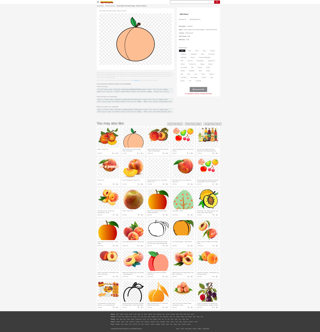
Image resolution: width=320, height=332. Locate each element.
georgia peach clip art (212, 124)
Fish (158, 316)
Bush (181, 314)
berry (202, 54)
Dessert (126, 324)
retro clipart (194, 77)
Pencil (142, 321)
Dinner (167, 324)
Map (158, 321)
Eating (175, 324)
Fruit (139, 324)
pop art (182, 80)
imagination (194, 54)
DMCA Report (184, 14)
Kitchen (163, 324)
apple (182, 50)
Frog (161, 316)
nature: (113, 314)
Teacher (123, 321)
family (128, 319)
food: (112, 324)
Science (172, 321)
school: (113, 321)
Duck (145, 316)
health (208, 67)
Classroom (131, 321)
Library (167, 321)
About (177, 328)
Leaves (126, 314)
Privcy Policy (188, 328)
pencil (203, 74)
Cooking (184, 324)
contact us (136, 80)
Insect (170, 316)
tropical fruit (192, 64)
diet (192, 67)
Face (180, 319)
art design (198, 80)
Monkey (178, 316)
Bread (179, 324)
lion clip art (184, 67)
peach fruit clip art (175, 124)
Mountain (173, 314)
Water (177, 314)
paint (182, 60)
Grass (154, 314)
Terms (182, 328)
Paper (176, 321)
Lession (196, 321)
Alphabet (185, 321)
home (159, 319)
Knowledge (162, 321)
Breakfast (117, 324)
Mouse (182, 316)
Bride (124, 319)
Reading (137, 321)
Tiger (194, 316)
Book (127, 321)
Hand (187, 319)
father (172, 319)
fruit (190, 80)
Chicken (135, 316)
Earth (139, 314)
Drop (188, 314)
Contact (194, 328)
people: (113, 319)
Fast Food (135, 324)
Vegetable (158, 324)
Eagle (149, 316)
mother (132, 319)
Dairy (122, 324)
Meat (143, 324)
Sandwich (147, 324)
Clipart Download (110, 6)
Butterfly (127, 316)
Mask (117, 319)
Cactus (130, 314)
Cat (131, 316)
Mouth (176, 319)
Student (118, 321)
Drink (130, 324)
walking (155, 319)
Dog (142, 316)
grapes (208, 70)
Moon (163, 314)
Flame (145, 314)
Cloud (185, 314)
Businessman (139, 319)
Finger (183, 319)
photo (196, 50)
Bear (120, 316)
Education (147, 321)
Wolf (202, 316)
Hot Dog (189, 324)
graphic (183, 70)
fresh (189, 50)
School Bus (153, 321)
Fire (142, 314)
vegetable (191, 70)
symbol (183, 64)
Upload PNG (206, 328)
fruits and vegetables (204, 57)
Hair (163, 319)
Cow (139, 316)
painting (212, 50)
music (200, 70)
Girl (166, 319)
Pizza (171, 324)
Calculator (190, 321)
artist (188, 74)
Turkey (198, 316)
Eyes (151, 319)
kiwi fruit (190, 60)
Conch (135, 314)
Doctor (144, 319)
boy (169, 319)
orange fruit (211, 60)
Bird (123, 316)
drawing (200, 67)
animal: (113, 316)
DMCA (199, 328)
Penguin (190, 316)
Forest (192, 314)
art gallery (183, 77)
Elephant (154, 316)
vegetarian (183, 54)
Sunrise (168, 314)
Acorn (117, 314)
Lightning (159, 314)
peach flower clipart (193, 124)
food (195, 74)
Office (180, 321)
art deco (204, 77)
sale (182, 74)
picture (192, 57)
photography (200, 60)
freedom (211, 74)
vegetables (183, 57)
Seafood (152, 324)
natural (210, 64)
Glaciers (150, 314)
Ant (117, 316)
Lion (174, 316)
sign (211, 77)
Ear (148, 319)
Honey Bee (165, 316)
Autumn (122, 314)
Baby (121, 319)
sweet (204, 50)
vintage (202, 64)
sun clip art (211, 54)
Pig (186, 316)
